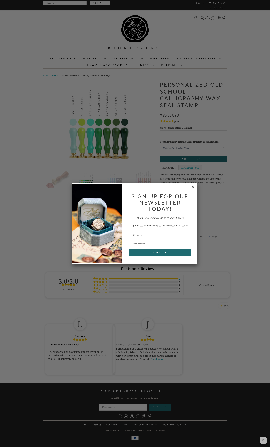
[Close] (193, 187)
